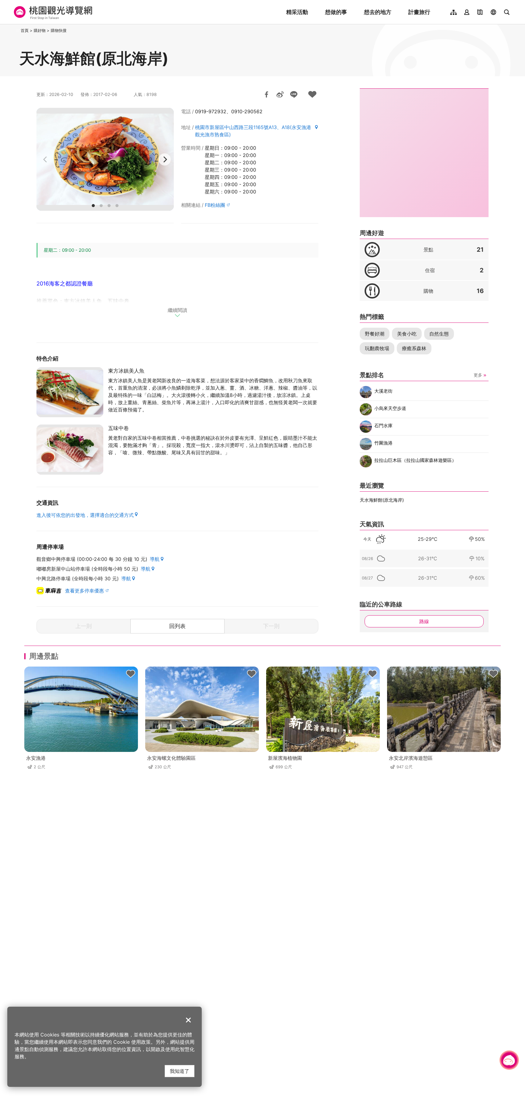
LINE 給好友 (294, 94)
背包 (131, 674)
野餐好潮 (374, 334)
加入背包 (312, 94)
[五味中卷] (69, 450)
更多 (478, 374)
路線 (424, 621)
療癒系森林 (414, 348)
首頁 (25, 30)
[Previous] (45, 159)
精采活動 (297, 12)
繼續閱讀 (177, 310)
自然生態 (439, 334)
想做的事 (336, 12)
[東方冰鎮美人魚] (69, 392)
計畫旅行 (419, 12)
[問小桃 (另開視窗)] (509, 1060)
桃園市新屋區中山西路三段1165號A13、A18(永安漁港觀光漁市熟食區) (253, 131)
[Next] (165, 159)
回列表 (177, 626)
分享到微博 (280, 94)
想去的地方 (377, 12)
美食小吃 (407, 334)
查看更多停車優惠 (84, 591)
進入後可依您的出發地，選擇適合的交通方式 (85, 515)
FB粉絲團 (215, 205)
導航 (155, 559)
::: (17, 30)
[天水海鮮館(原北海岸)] (105, 159)
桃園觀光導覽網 (52, 12)
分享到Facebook (266, 94)
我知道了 (179, 1070)
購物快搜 (59, 30)
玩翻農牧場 (377, 348)
